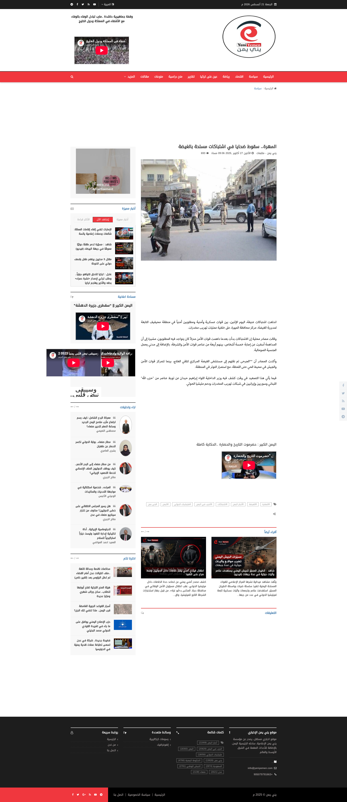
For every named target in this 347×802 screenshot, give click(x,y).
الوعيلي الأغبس (107, 496)
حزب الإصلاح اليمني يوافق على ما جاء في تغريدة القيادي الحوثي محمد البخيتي (93, 626)
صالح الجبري (109, 477)
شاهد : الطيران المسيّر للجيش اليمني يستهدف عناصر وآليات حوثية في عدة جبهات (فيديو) (245, 572)
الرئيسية (268, 76)
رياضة (226, 76)
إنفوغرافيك (163, 745)
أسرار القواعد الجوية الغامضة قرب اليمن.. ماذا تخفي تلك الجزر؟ (92, 608)
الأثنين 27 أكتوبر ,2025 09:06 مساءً (231, 153)
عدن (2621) (216, 772)
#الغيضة (253, 504)
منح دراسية (175, 76)
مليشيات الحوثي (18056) (210, 755)
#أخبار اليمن (238, 504)
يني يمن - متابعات (264, 567)
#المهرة (266, 504)
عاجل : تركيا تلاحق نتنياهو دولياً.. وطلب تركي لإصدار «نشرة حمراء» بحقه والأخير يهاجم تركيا (93, 278)
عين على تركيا (208, 76)
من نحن (112, 745)
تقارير (191, 76)
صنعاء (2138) (199, 772)
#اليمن (165, 504)
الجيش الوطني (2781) (189, 766)
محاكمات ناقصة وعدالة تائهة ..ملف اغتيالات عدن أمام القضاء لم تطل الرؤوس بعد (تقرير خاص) (92, 573)
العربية (107, 4)
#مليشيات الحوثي (182, 504)
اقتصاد (239, 76)
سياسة (253, 76)
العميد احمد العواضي (104, 542)
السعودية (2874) (214, 766)
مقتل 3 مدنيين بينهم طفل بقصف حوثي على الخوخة (93, 261)
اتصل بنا (111, 750)
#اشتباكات (222, 504)
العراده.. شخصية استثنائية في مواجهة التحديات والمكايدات (97, 489)
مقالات (144, 76)
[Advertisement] (173, 116)
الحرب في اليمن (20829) (210, 749)
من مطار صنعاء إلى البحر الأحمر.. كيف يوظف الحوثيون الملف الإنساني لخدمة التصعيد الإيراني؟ (95, 468)
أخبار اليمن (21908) (208, 743)
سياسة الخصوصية (139, 794)
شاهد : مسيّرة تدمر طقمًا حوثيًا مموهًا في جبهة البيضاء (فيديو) (94, 246)
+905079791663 (263, 774)
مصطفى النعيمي (106, 431)
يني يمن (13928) (214, 760)
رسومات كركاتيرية (159, 739)
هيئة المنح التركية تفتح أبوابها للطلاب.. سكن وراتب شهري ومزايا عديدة (93, 592)
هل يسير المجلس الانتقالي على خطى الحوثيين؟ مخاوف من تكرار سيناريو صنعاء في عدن (96, 510)
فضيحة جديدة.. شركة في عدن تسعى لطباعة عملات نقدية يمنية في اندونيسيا (92, 645)
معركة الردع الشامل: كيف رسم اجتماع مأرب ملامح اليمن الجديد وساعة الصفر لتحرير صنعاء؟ (96, 422)
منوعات (158, 76)
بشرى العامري (108, 451)
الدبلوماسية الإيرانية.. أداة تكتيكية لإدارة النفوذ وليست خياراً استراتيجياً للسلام (97, 533)
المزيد (131, 76)
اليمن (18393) (186, 749)
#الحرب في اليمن (204, 504)
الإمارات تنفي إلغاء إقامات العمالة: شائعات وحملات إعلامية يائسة (93, 231)
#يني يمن (152, 504)
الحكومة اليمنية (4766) (189, 760)
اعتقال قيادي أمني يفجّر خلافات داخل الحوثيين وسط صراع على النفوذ (175, 572)
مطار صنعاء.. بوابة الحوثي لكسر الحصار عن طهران (96, 444)
